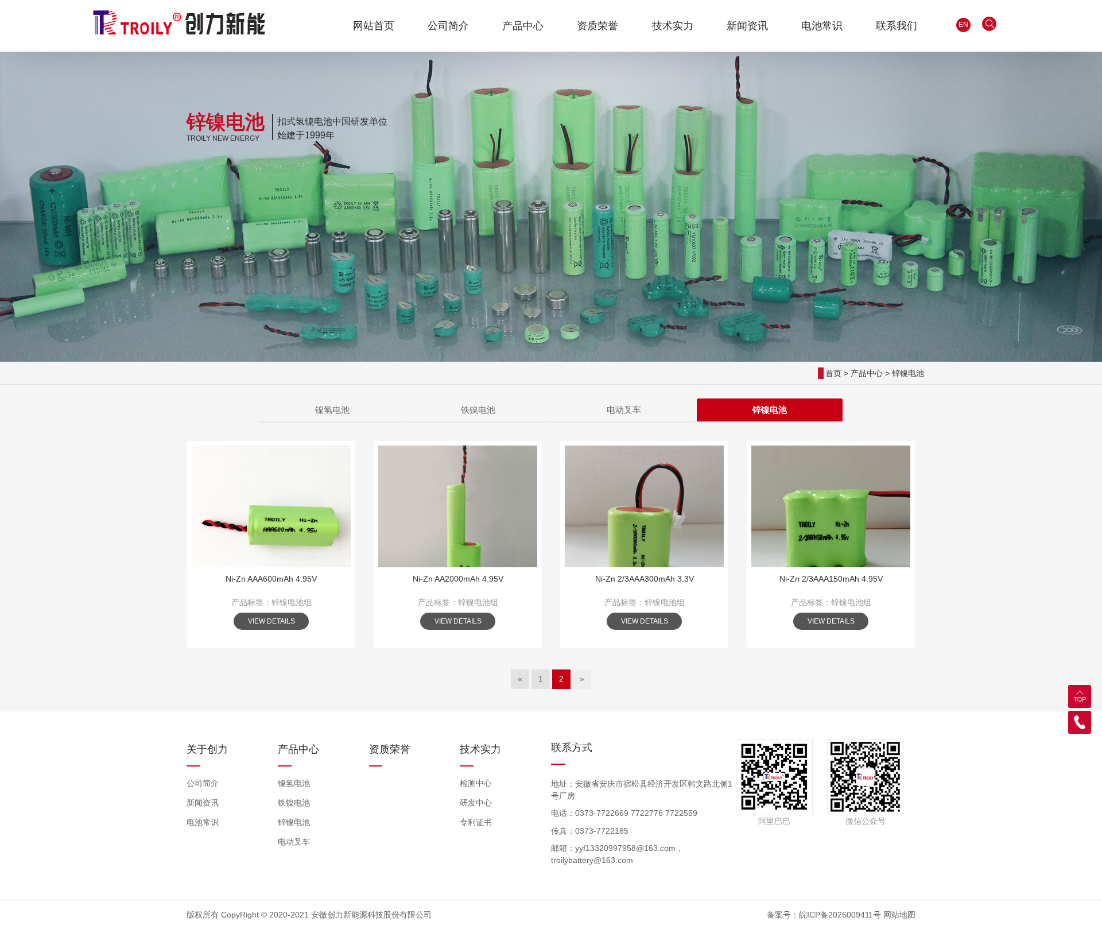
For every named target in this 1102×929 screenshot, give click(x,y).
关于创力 (207, 749)
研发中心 (476, 802)
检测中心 (476, 783)
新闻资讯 (203, 802)
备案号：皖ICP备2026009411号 (824, 914)
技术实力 (480, 749)
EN (963, 25)
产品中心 (867, 373)
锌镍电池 (908, 373)
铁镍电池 (478, 410)
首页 (833, 373)
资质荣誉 (389, 749)
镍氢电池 (332, 410)
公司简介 (203, 783)
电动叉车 (624, 410)
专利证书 (476, 822)
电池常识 (203, 822)
